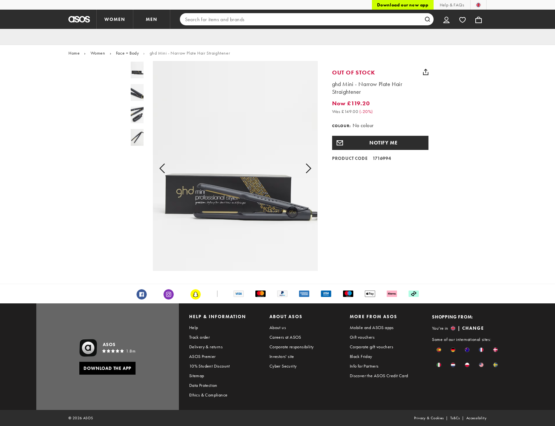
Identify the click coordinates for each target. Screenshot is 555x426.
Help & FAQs (452, 5)
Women (98, 53)
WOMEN (114, 19)
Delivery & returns (206, 347)
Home (74, 53)
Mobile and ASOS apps (372, 327)
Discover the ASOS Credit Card (379, 375)
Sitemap (196, 375)
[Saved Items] (462, 19)
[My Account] (446, 19)
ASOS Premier (202, 356)
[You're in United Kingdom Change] (478, 5)
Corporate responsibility (291, 347)
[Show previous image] (169, 168)
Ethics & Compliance (208, 395)
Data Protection (203, 385)
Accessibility (476, 418)
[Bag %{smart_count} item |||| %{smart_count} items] (479, 19)
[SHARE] (426, 72)
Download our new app (402, 5)
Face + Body (127, 53)
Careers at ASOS (285, 337)
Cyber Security (283, 366)
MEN (151, 19)
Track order (199, 337)
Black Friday (361, 356)
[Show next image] (301, 168)
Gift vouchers (362, 337)
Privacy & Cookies (429, 418)
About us (277, 327)
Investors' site (281, 356)
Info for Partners (364, 366)
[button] (380, 143)
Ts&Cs (455, 418)
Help (193, 327)
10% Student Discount (209, 366)
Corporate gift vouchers (371, 347)
